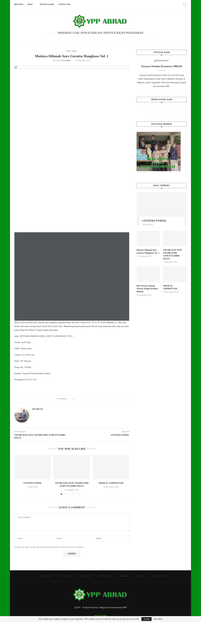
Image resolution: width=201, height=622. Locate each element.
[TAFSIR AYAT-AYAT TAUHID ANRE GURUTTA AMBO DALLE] (72, 467)
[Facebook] (157, 4)
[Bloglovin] (175, 4)
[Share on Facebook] (79, 399)
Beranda (18, 4)
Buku (30, 4)
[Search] (179, 4)
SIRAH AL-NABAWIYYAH (111, 483)
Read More (158, 619)
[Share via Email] (87, 399)
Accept (146, 619)
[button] (18, 474)
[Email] (172, 4)
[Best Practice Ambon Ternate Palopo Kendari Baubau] (148, 274)
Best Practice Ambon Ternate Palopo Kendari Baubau (147, 289)
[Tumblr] (169, 4)
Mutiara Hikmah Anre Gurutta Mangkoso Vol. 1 (148, 251)
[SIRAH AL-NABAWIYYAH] (111, 467)
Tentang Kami (47, 4)
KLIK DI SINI (30, 380)
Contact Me (64, 4)
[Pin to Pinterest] (84, 399)
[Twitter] (160, 4)
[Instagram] (163, 4)
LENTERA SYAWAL (32, 483)
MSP (125, 607)
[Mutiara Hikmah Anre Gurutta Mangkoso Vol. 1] (148, 238)
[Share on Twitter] (82, 399)
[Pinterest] (166, 4)
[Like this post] (76, 399)
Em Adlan (66, 60)
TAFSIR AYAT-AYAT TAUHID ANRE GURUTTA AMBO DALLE (172, 254)
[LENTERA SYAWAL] (32, 467)
